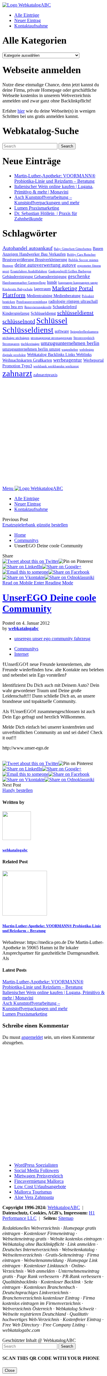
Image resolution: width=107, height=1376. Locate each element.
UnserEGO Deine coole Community (49, 603)
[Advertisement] (53, 432)
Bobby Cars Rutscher (81, 254)
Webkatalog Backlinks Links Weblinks (59, 354)
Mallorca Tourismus (33, 1191)
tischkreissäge (30, 343)
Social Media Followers (36, 1170)
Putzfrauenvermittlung (31, 301)
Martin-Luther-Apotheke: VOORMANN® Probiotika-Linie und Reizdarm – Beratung (54, 178)
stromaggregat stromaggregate (51, 338)
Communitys (26, 540)
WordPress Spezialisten (36, 1165)
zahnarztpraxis (45, 374)
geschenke (79, 276)
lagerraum (42, 288)
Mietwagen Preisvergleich (38, 1175)
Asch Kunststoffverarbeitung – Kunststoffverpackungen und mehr (46, 200)
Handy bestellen (17, 790)
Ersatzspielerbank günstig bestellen (35, 524)
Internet (21, 654)
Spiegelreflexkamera (84, 331)
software (62, 331)
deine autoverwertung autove (45, 265)
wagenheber (70, 349)
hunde (52, 282)
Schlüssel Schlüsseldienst (34, 325)
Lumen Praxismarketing (36, 208)
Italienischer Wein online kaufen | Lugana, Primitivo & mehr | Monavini (53, 189)
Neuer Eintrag (27, 20)
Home (20, 535)
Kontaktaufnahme (31, 25)
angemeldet (32, 1037)
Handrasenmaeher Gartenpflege (24, 282)
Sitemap (65, 1218)
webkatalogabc (23, 628)
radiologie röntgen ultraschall (73, 301)
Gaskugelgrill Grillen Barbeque (69, 271)
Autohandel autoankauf (27, 248)
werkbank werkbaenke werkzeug (56, 366)
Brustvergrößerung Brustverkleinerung (34, 259)
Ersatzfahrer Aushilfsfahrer (28, 271)
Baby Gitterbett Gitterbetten (73, 249)
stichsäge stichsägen (15, 338)
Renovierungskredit (37, 307)
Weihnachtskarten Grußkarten (27, 360)
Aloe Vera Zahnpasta (34, 1197)
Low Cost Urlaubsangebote (40, 1186)
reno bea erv (12, 306)
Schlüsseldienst (43, 313)
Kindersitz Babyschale (17, 289)
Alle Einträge (26, 15)
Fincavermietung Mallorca (39, 1181)
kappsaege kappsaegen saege (78, 282)
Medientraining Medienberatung (54, 295)
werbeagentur (67, 360)
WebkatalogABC (64, 1207)
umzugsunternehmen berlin (70, 343)
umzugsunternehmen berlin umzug (31, 349)
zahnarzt (17, 373)
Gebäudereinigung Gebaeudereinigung (34, 276)
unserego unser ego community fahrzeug (52, 638)
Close (10, 1370)
